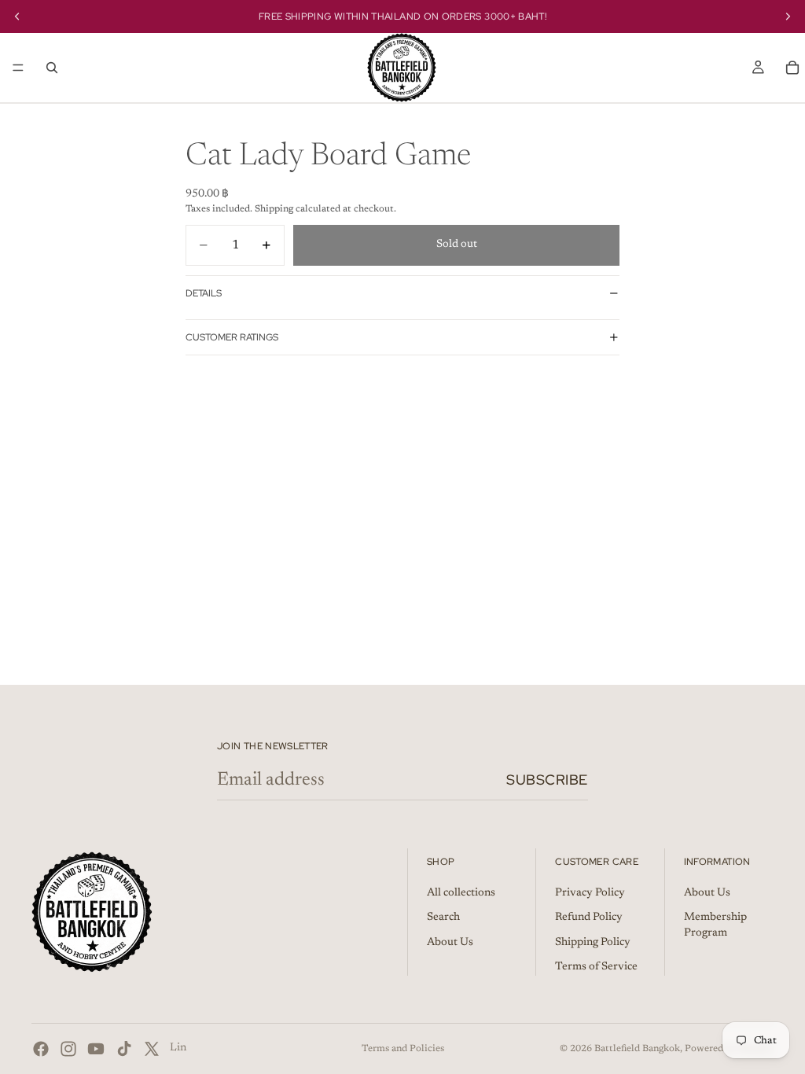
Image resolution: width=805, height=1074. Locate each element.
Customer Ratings (232, 337)
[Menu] (18, 68)
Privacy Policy (590, 893)
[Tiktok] (124, 1048)
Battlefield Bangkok (637, 1049)
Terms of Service (596, 967)
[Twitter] (151, 1048)
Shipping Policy (592, 942)
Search (443, 917)
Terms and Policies (403, 1049)
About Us (450, 942)
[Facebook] (40, 1048)
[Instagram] (68, 1048)
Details (204, 293)
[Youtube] (95, 1048)
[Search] (52, 67)
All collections (461, 893)
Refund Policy (589, 917)
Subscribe (547, 780)
